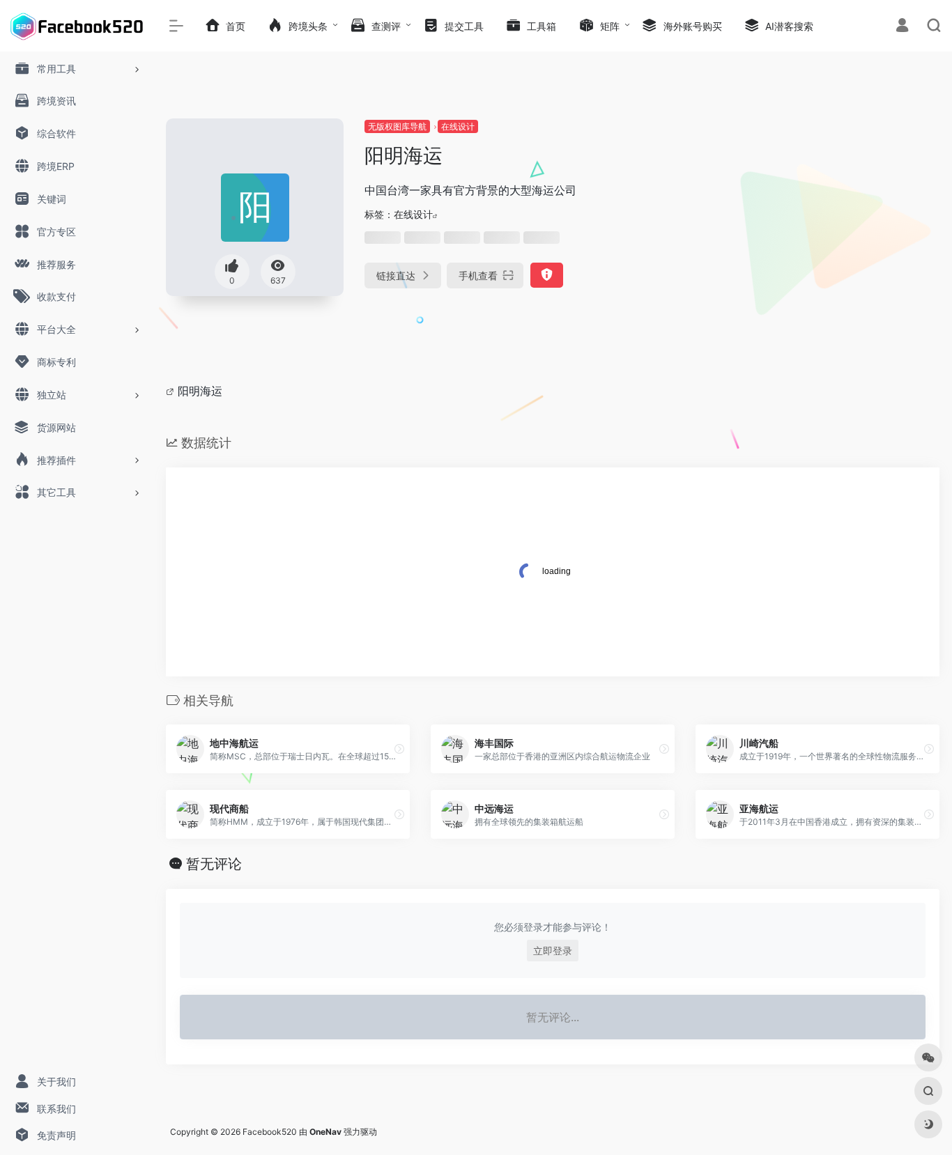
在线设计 (458, 126)
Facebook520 (270, 1131)
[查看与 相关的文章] (172, 391)
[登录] (902, 27)
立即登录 (552, 950)
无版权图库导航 (397, 126)
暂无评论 (214, 863)
